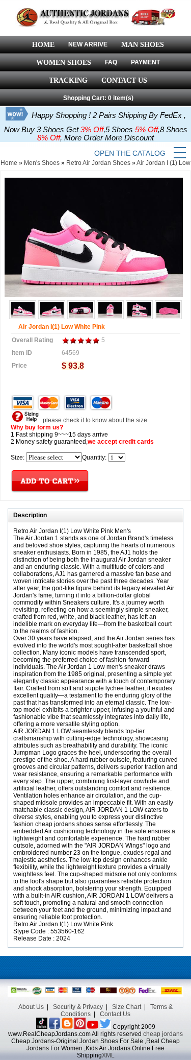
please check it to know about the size (94, 420)
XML (108, 1055)
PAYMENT (145, 62)
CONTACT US (124, 80)
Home (9, 162)
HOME (43, 45)
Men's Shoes (42, 162)
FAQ (111, 62)
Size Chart (126, 1006)
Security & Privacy (78, 1006)
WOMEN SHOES (63, 62)
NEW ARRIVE (87, 44)
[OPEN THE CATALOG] (180, 153)
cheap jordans (163, 1034)
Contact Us (115, 1014)
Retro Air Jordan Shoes (98, 162)
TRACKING (68, 80)
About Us (31, 1006)
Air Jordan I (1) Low (163, 162)
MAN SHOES (142, 45)
